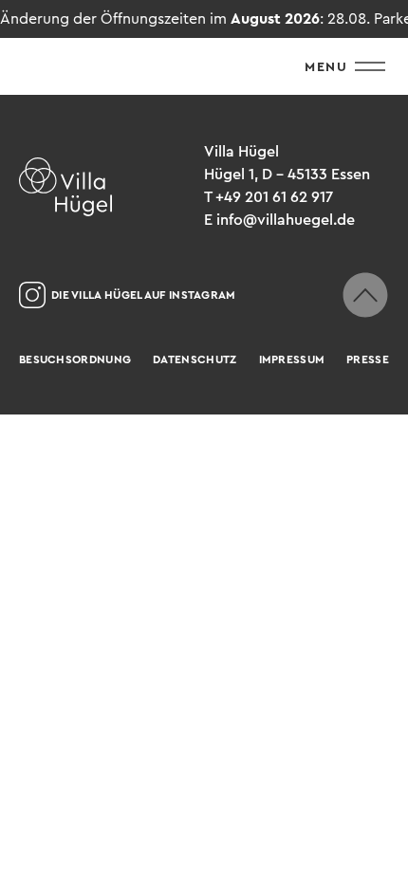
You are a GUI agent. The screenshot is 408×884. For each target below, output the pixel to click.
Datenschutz (194, 359)
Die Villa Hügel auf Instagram (143, 295)
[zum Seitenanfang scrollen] (365, 295)
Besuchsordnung (75, 359)
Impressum (292, 359)
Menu (326, 66)
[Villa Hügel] (65, 186)
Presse (367, 359)
